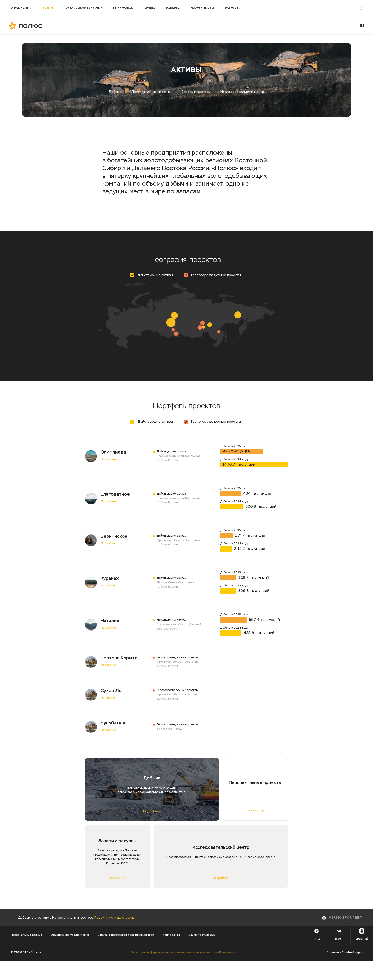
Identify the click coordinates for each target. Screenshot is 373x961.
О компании (21, 8)
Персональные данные (26, 935)
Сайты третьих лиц (201, 935)
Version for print (345, 917)
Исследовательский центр (242, 91)
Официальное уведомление (70, 935)
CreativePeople (352, 952)
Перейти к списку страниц (114, 917)
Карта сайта (171, 935)
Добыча (115, 91)
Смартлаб (361, 939)
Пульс (316, 939)
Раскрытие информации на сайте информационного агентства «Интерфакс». (184, 952)
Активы (49, 8)
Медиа (149, 8)
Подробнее (108, 459)
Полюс (27, 26)
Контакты (233, 8)
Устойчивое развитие (84, 8)
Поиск (362, 8)
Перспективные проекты (151, 91)
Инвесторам (123, 8)
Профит (339, 939)
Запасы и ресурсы (196, 91)
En (362, 25)
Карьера (173, 8)
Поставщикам (202, 8)
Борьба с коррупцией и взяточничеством (126, 935)
